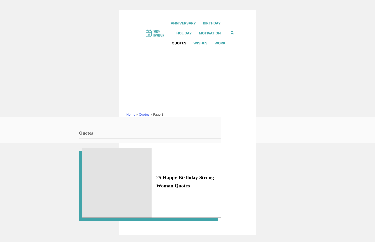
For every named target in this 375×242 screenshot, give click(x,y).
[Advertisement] (187, 82)
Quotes (144, 114)
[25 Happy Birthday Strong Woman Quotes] (117, 183)
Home (130, 114)
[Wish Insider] (155, 33)
